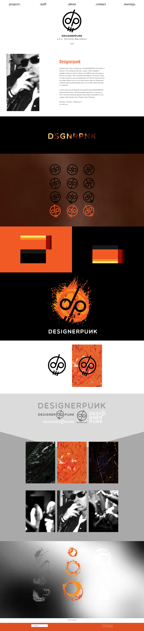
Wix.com (110, 626)
